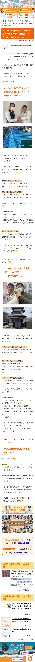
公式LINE (5, 498)
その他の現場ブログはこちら (24, 639)
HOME (4, 21)
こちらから (22, 259)
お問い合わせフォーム (20, 553)
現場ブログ (12, 21)
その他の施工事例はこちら (25, 590)
